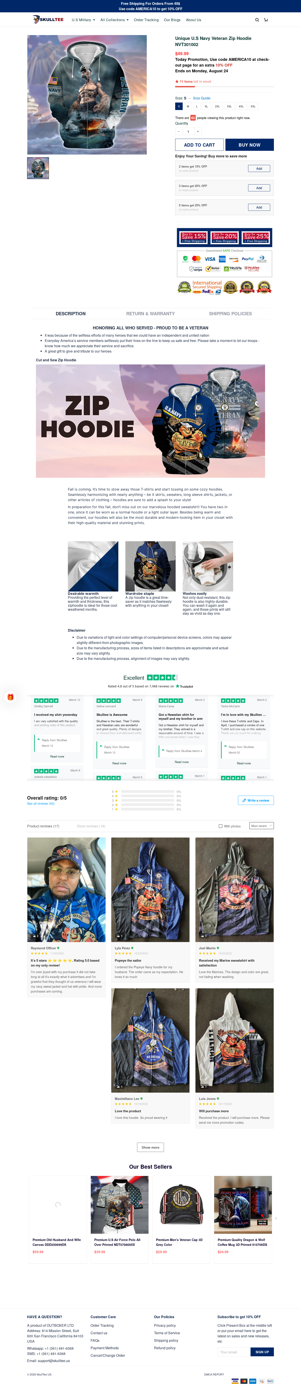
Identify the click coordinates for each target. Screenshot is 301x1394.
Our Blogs (172, 20)
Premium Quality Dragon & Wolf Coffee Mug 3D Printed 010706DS (242, 1242)
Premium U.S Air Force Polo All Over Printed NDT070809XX (117, 1242)
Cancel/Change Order (108, 1355)
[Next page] (276, 1219)
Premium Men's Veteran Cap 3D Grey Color (179, 1242)
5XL (253, 106)
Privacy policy (165, 1325)
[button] (10, 697)
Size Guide (201, 98)
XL (206, 106)
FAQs (95, 1340)
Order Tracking (146, 20)
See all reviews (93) (41, 803)
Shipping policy (166, 1340)
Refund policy (165, 1347)
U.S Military (81, 20)
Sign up (262, 1352)
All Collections (112, 20)
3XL (229, 106)
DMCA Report (214, 1374)
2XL (217, 106)
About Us (193, 20)
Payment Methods (105, 1347)
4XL (241, 106)
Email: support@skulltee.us (48, 1360)
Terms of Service (167, 1332)
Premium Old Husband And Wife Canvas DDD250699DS (57, 1242)
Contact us (99, 1332)
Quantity (181, 123)
